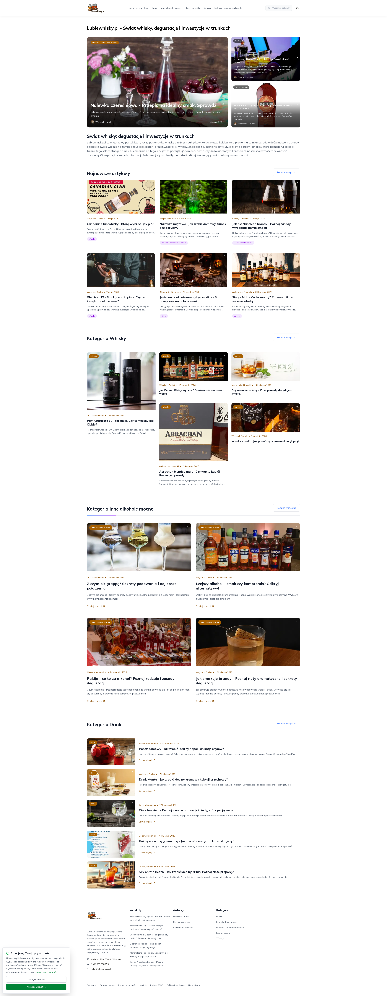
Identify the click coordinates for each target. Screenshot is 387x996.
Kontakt (143, 985)
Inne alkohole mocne (171, 8)
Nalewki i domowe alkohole (228, 8)
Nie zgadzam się (36, 979)
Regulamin (91, 985)
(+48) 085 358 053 (100, 964)
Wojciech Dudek (95, 218)
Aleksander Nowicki (169, 292)
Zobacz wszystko (286, 172)
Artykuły (136, 910)
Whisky (207, 8)
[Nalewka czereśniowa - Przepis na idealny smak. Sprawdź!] (157, 82)
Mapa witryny (194, 985)
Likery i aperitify (192, 8)
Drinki (154, 8)
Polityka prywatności (127, 985)
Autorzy (178, 910)
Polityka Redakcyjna (176, 985)
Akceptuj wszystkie (36, 986)
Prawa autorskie (107, 985)
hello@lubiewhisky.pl (101, 969)
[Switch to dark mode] (297, 8)
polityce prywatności (47, 972)
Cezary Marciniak (240, 218)
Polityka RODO (156, 985)
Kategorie (222, 910)
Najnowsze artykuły (138, 8)
